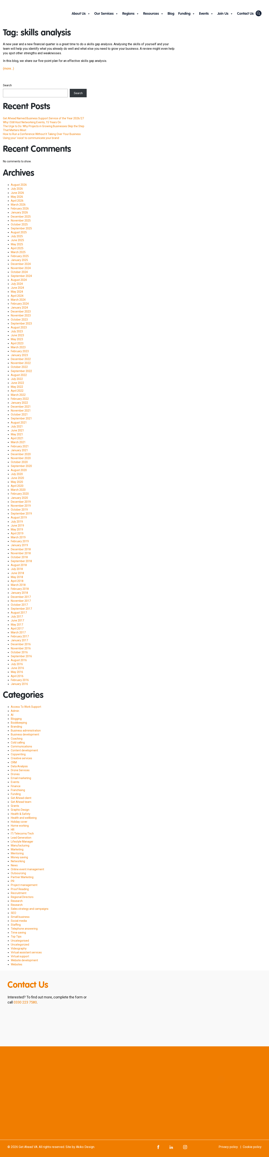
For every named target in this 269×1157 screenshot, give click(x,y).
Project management (24, 885)
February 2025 (20, 256)
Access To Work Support (26, 706)
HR (12, 829)
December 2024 (21, 264)
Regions (128, 14)
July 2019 (17, 521)
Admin (15, 710)
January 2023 (19, 355)
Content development (24, 750)
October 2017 (19, 604)
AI (12, 714)
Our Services (104, 14)
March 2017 (18, 632)
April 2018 (17, 581)
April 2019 (17, 533)
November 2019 (21, 505)
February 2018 (20, 588)
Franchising (18, 790)
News (14, 865)
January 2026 (19, 212)
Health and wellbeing (24, 817)
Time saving (18, 932)
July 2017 (17, 616)
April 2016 (17, 676)
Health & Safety (20, 813)
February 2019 (20, 541)
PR (12, 881)
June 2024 (17, 287)
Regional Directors (22, 897)
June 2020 (17, 478)
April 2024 (17, 295)
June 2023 (17, 335)
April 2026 (17, 200)
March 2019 (18, 537)
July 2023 (17, 331)
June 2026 (17, 192)
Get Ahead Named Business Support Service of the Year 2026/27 (43, 118)
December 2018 (21, 549)
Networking (18, 861)
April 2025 (17, 248)
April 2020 (17, 485)
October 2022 (19, 367)
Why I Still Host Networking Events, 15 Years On (32, 122)
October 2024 (19, 272)
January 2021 (19, 450)
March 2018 (18, 584)
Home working (20, 825)
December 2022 (21, 359)
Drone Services (20, 770)
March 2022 (18, 394)
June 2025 (17, 240)
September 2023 (21, 323)
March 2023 (18, 347)
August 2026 (19, 184)
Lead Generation (21, 837)
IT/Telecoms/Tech (22, 833)
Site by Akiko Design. (80, 1147)
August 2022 (19, 375)
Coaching (16, 738)
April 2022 (17, 390)
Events (204, 14)
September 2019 (21, 513)
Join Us (222, 14)
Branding (16, 726)
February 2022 (20, 398)
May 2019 (17, 529)
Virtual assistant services (26, 952)
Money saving (19, 857)
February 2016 (20, 680)
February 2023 (20, 351)
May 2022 (17, 386)
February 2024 (20, 303)
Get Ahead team (21, 801)
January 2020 (19, 497)
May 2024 (17, 291)
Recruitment (18, 893)
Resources (151, 14)
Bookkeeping (19, 722)
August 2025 (19, 232)
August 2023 (19, 327)
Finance (15, 786)
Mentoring (17, 853)
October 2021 (19, 414)
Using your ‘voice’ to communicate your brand (31, 138)
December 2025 (21, 216)
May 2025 (17, 244)
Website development (24, 960)
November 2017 (21, 600)
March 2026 (18, 204)
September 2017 (21, 608)
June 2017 (17, 620)
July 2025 (17, 236)
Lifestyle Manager (22, 841)
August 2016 (19, 660)
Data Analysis (19, 766)
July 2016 (17, 664)
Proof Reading (20, 889)
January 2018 (19, 592)
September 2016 (21, 656)
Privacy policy (228, 1147)
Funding (184, 14)
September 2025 (21, 228)
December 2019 (21, 501)
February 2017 (20, 636)
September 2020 (21, 466)
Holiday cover (19, 821)
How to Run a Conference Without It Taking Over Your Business (42, 134)
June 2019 (17, 525)
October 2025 (19, 224)
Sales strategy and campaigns (29, 908)
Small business (20, 916)
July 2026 (17, 188)
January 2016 (19, 684)
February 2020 (20, 493)
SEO (13, 912)
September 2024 (21, 276)
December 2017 (21, 596)
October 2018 (19, 557)
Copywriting (18, 754)
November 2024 (21, 268)
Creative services (21, 758)
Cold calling (18, 742)
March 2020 (18, 489)
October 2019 (19, 509)
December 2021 (21, 406)
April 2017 (17, 628)
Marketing (17, 849)
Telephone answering (24, 928)
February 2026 (20, 208)
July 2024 (17, 283)
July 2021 (17, 426)
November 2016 (21, 648)
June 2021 (17, 430)
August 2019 (19, 517)
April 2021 (17, 438)
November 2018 (21, 553)
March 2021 (18, 442)
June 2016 (17, 668)
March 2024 (18, 299)
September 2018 (21, 561)
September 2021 (21, 418)
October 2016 (19, 652)
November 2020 (21, 458)
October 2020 (19, 462)
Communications (21, 746)
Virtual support (20, 956)
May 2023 (17, 339)
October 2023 (19, 319)
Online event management (27, 869)
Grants (15, 805)
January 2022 (19, 402)
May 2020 (17, 481)
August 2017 (19, 612)
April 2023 (17, 343)
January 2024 (19, 307)
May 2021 (17, 434)
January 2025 (19, 260)
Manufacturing (20, 845)
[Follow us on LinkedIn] (171, 1147)
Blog (171, 14)
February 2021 (20, 446)
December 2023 (21, 311)
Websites (16, 964)
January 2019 (19, 545)
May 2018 (17, 577)
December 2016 (21, 644)
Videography (19, 948)
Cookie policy (252, 1147)
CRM (14, 762)
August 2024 (19, 279)
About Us (79, 14)
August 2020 (19, 470)
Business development (25, 734)
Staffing (16, 924)
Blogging (16, 718)
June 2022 (17, 382)
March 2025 (18, 252)
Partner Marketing (22, 877)
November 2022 (21, 363)
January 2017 (19, 640)
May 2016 (17, 672)
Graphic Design (20, 809)
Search (7, 85)
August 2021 (19, 422)
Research (17, 900)
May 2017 (17, 624)
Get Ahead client (21, 798)
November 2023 (21, 315)
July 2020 (17, 474)
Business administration (26, 730)
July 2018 (17, 569)
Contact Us (245, 14)
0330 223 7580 (25, 1002)
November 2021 (21, 410)
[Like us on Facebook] (158, 1147)
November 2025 (21, 220)
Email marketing (21, 778)
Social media (19, 920)
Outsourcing (18, 873)
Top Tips (16, 936)
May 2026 (17, 196)
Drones (15, 774)
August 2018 (19, 565)
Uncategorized (20, 944)
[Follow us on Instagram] (185, 1147)
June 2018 (17, 573)
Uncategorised (20, 940)
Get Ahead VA (28, 1147)
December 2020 (21, 454)
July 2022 (17, 378)
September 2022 (21, 371)
